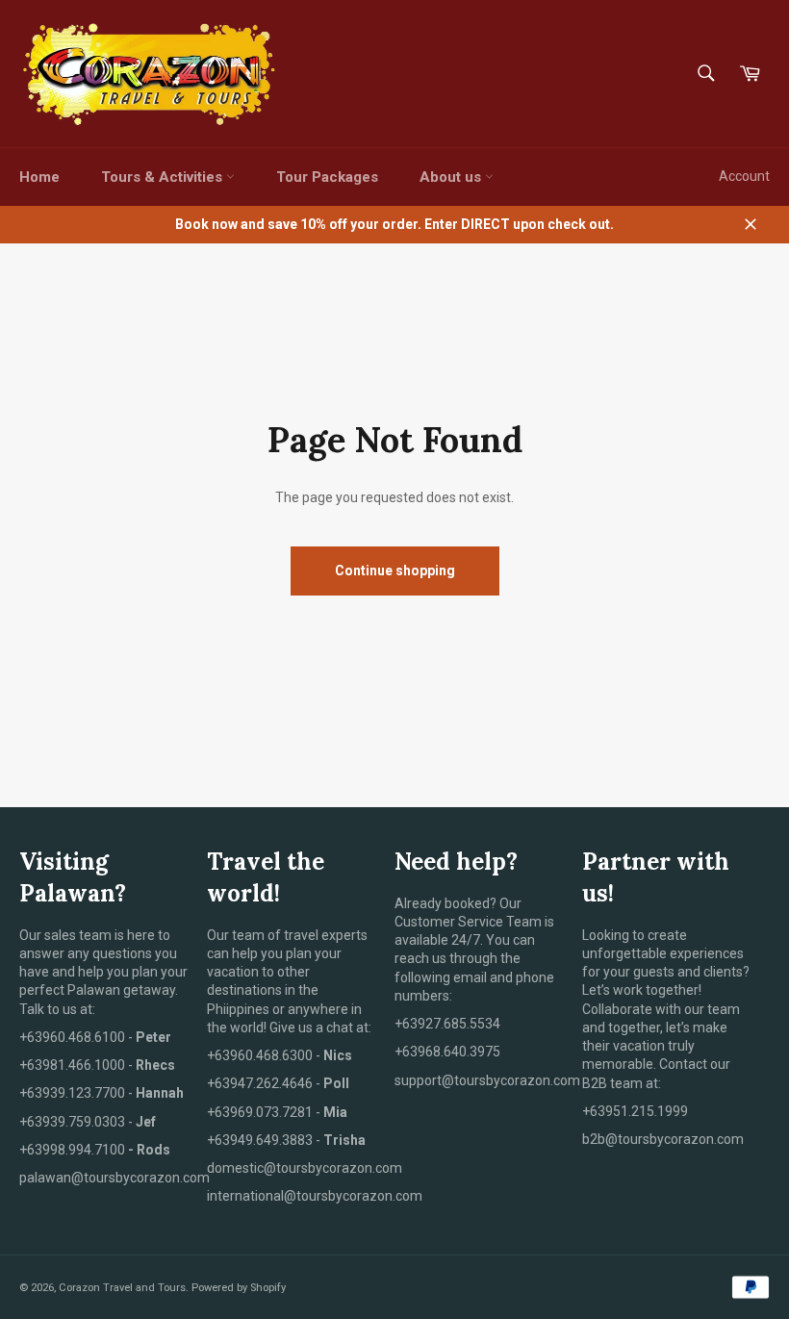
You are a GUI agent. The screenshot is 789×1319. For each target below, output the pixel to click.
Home (39, 177)
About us (452, 177)
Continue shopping (395, 570)
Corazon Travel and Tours (122, 1287)
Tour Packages (327, 177)
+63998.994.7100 (72, 1149)
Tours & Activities (163, 177)
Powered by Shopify (238, 1287)
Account (744, 176)
